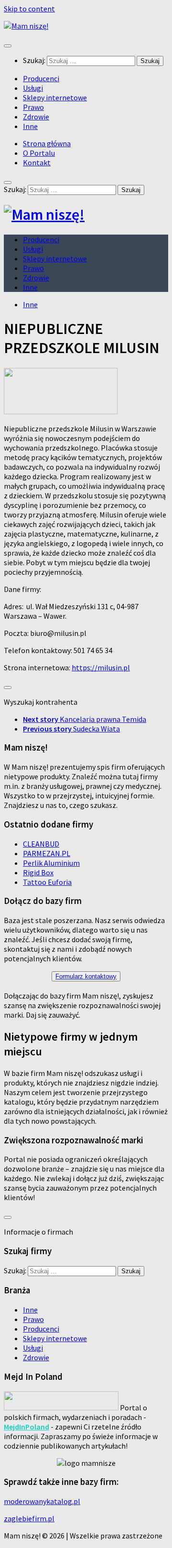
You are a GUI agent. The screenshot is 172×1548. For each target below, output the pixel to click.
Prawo (33, 107)
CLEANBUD (41, 844)
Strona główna (47, 143)
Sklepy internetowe (55, 97)
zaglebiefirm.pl (29, 1518)
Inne (30, 126)
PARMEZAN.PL (46, 853)
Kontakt (37, 162)
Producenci (41, 78)
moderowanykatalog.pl (42, 1501)
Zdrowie (36, 116)
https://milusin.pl (101, 667)
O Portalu (39, 153)
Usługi (33, 88)
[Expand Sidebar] (7, 687)
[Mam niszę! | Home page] (26, 26)
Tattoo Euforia (47, 882)
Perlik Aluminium (51, 863)
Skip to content (29, 8)
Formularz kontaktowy (86, 976)
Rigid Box (38, 872)
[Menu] (7, 45)
